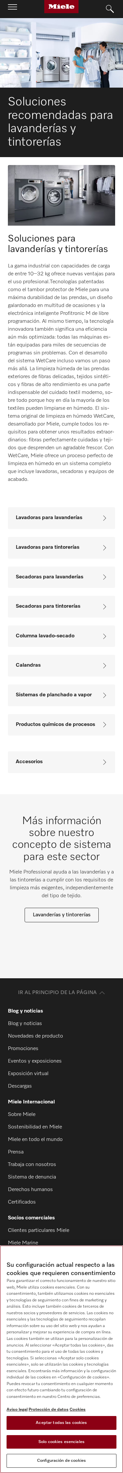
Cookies (78, 1409)
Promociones (23, 1048)
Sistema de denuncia (32, 1177)
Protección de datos (49, 1409)
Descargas (20, 1086)
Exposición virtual (28, 1073)
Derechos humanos (30, 1189)
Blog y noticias (25, 1023)
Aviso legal (17, 1409)
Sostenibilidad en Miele (35, 1127)
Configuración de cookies (61, 1461)
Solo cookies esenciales (61, 1442)
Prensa (16, 1152)
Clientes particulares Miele (38, 1230)
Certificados (22, 1202)
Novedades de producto (35, 1036)
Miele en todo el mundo (35, 1139)
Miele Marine (23, 1243)
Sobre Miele (21, 1114)
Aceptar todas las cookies (61, 1423)
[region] (61, 1359)
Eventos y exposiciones (35, 1061)
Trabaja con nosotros (32, 1164)
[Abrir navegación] (12, 9)
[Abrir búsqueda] (110, 9)
